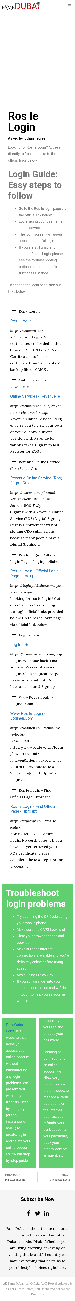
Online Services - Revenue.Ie (35, 396)
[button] (37, 311)
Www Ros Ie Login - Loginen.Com (27, 716)
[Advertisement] (37, 51)
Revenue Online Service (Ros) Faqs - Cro (36, 480)
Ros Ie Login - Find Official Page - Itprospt (33, 809)
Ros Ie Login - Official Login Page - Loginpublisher (34, 573)
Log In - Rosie (22, 645)
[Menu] (69, 6)
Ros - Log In (21, 321)
